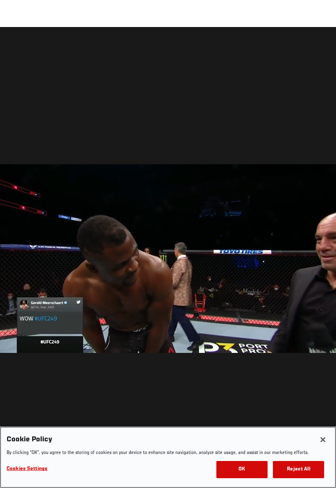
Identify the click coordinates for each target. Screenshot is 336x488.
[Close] (323, 440)
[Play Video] (168, 259)
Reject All (298, 469)
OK (241, 469)
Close (320, 43)
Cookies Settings (27, 469)
